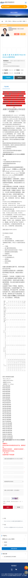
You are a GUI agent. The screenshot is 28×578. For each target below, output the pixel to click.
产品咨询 (8, 77)
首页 (6, 21)
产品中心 (9, 21)
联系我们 (20, 77)
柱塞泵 (24, 21)
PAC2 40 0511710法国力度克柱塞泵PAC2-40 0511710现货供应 (14, 521)
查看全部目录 (14, 548)
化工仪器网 (24, 575)
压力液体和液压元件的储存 (10, 556)
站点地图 (10, 575)
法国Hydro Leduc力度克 (17, 21)
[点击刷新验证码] (15, 498)
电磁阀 (5, 542)
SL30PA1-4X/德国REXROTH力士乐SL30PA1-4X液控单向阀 (14, 527)
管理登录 (14, 575)
